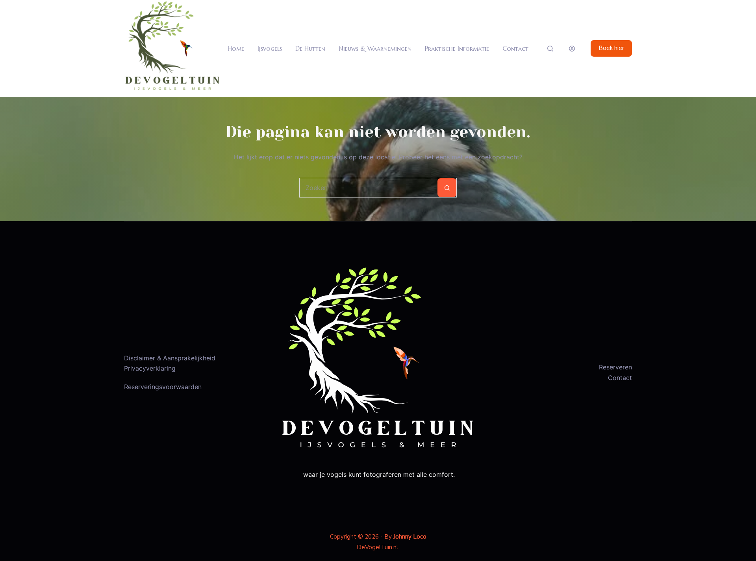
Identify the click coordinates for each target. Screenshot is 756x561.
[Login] (572, 49)
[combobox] (368, 187)
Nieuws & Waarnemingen (375, 48)
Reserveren (615, 367)
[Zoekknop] (446, 187)
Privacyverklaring (150, 368)
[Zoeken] (550, 49)
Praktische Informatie (457, 48)
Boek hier (611, 48)
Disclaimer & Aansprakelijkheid (169, 358)
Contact (515, 48)
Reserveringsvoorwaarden (163, 387)
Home (236, 48)
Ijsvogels (270, 48)
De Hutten (310, 48)
